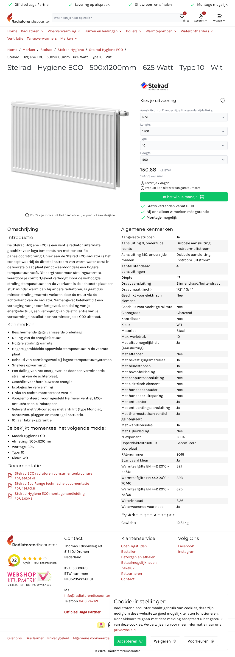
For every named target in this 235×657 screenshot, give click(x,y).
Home (12, 31)
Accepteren (127, 641)
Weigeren (162, 641)
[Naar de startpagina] (28, 18)
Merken (28, 49)
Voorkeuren (198, 641)
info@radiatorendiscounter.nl (89, 595)
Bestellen (128, 551)
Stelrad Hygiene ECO (106, 49)
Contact (127, 579)
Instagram (187, 551)
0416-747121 (88, 601)
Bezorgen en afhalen (138, 557)
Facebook (186, 546)
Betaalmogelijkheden (139, 562)
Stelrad (46, 49)
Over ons (14, 638)
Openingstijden (134, 546)
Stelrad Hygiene (71, 49)
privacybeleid (125, 630)
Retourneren (131, 573)
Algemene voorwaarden (92, 638)
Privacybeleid (58, 638)
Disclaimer (34, 638)
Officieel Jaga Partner (32, 4)
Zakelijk (127, 568)
